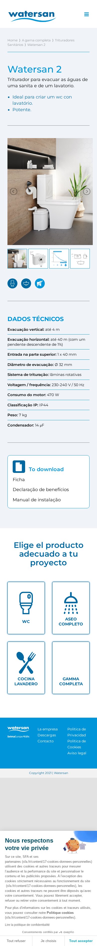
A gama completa (36, 40)
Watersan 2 (36, 45)
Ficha (19, 479)
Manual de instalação (37, 500)
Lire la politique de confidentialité (27, 925)
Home (12, 40)
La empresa (48, 729)
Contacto (46, 741)
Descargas (47, 735)
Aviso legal (76, 753)
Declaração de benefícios (41, 489)
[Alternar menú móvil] (87, 14)
